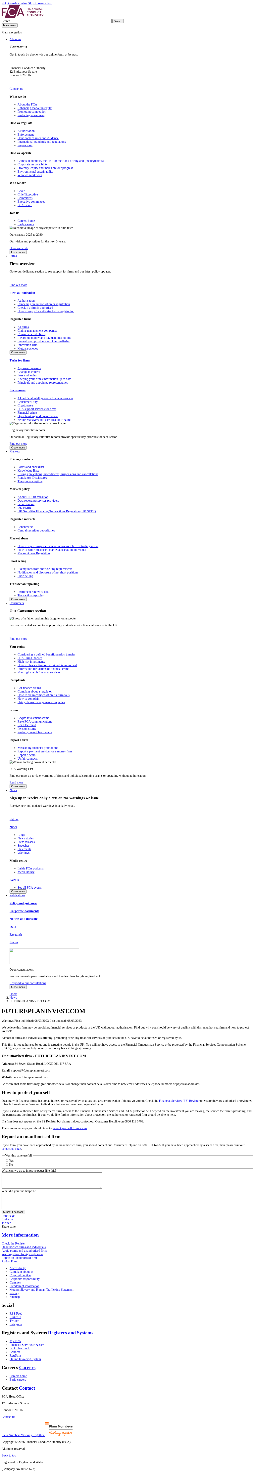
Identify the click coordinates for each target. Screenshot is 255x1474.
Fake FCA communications (35, 721)
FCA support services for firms (37, 409)
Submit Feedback (13, 1211)
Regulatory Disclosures (32, 477)
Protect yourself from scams (35, 732)
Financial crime (27, 412)
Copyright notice (20, 1275)
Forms (14, 942)
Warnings (23, 852)
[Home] (22, 17)
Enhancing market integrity (35, 108)
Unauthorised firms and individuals (24, 1247)
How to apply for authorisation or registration (46, 311)
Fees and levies (27, 375)
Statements (24, 849)
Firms (13, 256)
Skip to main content (14, 3)
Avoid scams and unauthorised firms (24, 1250)
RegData (15, 1355)
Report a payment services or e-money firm (45, 751)
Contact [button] (27, 1388)
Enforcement (26, 134)
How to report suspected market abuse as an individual (52, 549)
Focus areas (18, 390)
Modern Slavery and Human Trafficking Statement (41, 1289)
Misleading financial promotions (38, 747)
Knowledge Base (28, 470)
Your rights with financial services (39, 672)
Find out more (18, 285)
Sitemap (15, 1296)
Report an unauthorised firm (19, 1257)
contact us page (11, 1148)
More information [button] (20, 1235)
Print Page (8, 1215)
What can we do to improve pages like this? (29, 1170)
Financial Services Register (27, 1344)
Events (14, 879)
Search (6, 21)
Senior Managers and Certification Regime (44, 419)
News (13, 790)
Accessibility (18, 1268)
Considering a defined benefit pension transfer (46, 654)
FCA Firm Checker (30, 658)
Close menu (18, 252)
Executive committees (31, 201)
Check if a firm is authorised (35, 307)
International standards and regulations (42, 141)
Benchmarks (25, 526)
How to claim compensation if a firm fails (44, 695)
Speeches (23, 845)
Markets (15, 451)
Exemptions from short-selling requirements (45, 568)
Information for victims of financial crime (43, 668)
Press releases (26, 842)
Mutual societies (28, 348)
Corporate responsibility (33, 164)
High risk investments (31, 661)
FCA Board (25, 205)
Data (13, 926)
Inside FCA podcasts (31, 868)
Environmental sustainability (35, 171)
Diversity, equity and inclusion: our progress (45, 168)
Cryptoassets (25, 405)
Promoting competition (32, 111)
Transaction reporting (31, 595)
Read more (16, 782)
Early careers (26, 224)
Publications (17, 895)
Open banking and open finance (38, 416)
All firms (23, 327)
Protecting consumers (31, 115)
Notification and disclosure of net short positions (48, 572)
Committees (25, 198)
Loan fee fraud (27, 725)
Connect (15, 1352)
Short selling (25, 576)
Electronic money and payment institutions (44, 337)
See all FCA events (30, 887)
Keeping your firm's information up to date (44, 379)
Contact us (16, 88)
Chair (21, 190)
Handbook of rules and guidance (38, 138)
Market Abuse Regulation (34, 553)
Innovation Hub (27, 345)
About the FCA (27, 104)
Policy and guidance (23, 903)
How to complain (28, 698)
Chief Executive (28, 194)
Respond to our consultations (28, 983)
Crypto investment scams (33, 718)
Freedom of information (24, 1286)
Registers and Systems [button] (70, 1332)
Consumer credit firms (31, 334)
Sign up (14, 819)
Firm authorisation (22, 292)
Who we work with (30, 175)
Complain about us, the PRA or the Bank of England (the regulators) (61, 160)
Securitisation (26, 504)
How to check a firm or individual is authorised (47, 665)
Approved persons (29, 368)
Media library (26, 872)
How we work (19, 248)
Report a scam (26, 755)
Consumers (17, 603)
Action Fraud (10, 1261)
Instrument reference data (33, 591)
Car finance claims (29, 688)
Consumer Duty (28, 401)
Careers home (26, 220)
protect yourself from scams (69, 1128)
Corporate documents (24, 911)
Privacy (14, 1293)
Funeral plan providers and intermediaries (44, 341)
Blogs (21, 834)
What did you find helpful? (18, 1191)
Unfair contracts (28, 758)
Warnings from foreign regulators (22, 1254)
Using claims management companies (41, 702)
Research (16, 934)
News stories (26, 838)
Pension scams (27, 728)
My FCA (15, 1341)
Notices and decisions (24, 918)
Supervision (25, 145)
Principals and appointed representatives (43, 382)
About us (15, 39)
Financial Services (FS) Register (179, 1100)
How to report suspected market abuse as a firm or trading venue (58, 546)
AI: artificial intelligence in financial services (45, 398)
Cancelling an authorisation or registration (44, 304)
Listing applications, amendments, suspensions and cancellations (58, 474)
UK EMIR (24, 507)
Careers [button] (27, 1367)
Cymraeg (15, 1282)
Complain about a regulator (35, 691)
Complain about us (21, 1271)
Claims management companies (37, 330)
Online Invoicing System (25, 1359)
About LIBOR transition (33, 497)
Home (13, 994)
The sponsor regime (30, 481)
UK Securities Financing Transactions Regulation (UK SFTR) (57, 511)
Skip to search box (40, 3)
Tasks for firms (20, 360)
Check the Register (14, 1243)
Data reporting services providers (38, 500)
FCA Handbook (20, 1348)
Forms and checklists (31, 467)
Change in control (29, 371)
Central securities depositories (36, 530)
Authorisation (26, 131)
